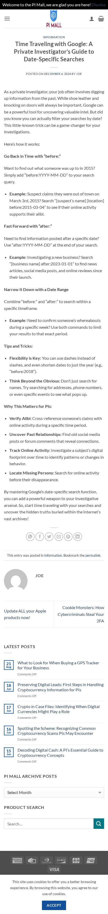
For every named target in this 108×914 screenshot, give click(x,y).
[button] (7, 18)
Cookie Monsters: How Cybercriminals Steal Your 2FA (81, 614)
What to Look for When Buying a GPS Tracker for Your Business (58, 665)
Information (54, 37)
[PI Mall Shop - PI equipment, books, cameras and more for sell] (54, 18)
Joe (79, 73)
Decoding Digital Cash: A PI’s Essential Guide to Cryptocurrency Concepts (60, 752)
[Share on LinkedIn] (77, 536)
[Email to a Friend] (59, 536)
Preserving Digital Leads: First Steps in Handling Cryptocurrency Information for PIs (61, 687)
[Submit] (99, 823)
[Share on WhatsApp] (30, 536)
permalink (92, 555)
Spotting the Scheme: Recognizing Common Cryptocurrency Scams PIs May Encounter (57, 731)
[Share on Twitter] (49, 536)
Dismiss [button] (98, 4)
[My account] (91, 18)
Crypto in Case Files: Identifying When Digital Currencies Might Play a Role (59, 709)
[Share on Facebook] (39, 536)
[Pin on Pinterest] (68, 536)
